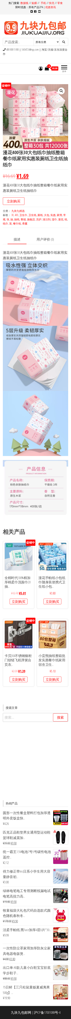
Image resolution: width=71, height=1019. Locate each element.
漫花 (60, 219)
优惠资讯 (50, 7)
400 (16, 215)
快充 (51, 3)
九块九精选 (18, 211)
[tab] (20, 239)
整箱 (23, 219)
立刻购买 (13, 201)
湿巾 (54, 219)
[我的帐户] (41, 68)
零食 (60, 3)
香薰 (24, 223)
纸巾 (5, 223)
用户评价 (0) (45, 239)
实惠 (53, 215)
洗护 (38, 219)
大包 (46, 215)
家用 (59, 215)
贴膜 (34, 3)
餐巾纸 (17, 223)
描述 (17, 239)
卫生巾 (23, 215)
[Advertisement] (35, 761)
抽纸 (17, 219)
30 (12, 215)
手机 (43, 3)
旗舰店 (31, 219)
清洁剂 (47, 219)
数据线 (24, 3)
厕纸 (40, 215)
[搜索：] (35, 717)
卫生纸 (32, 215)
